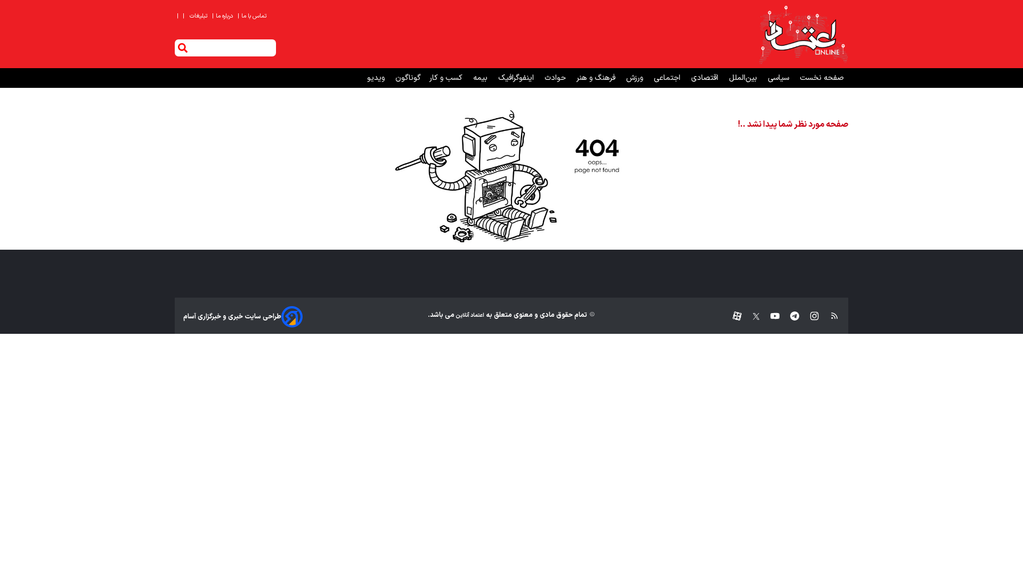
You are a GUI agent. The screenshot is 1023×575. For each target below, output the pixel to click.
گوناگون (408, 78)
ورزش (635, 78)
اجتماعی (668, 78)
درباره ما (223, 16)
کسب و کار (447, 78)
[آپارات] (733, 316)
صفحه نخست (822, 78)
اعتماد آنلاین (469, 315)
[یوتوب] (770, 316)
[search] (183, 48)
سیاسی (779, 78)
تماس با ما (253, 16)
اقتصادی (705, 78)
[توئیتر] (751, 316)
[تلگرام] (789, 316)
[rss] (829, 316)
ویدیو (377, 78)
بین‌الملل (744, 78)
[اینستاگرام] (809, 316)
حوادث (556, 78)
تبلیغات (199, 16)
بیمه (481, 78)
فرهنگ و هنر (597, 78)
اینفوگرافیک (517, 78)
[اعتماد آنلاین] (803, 34)
